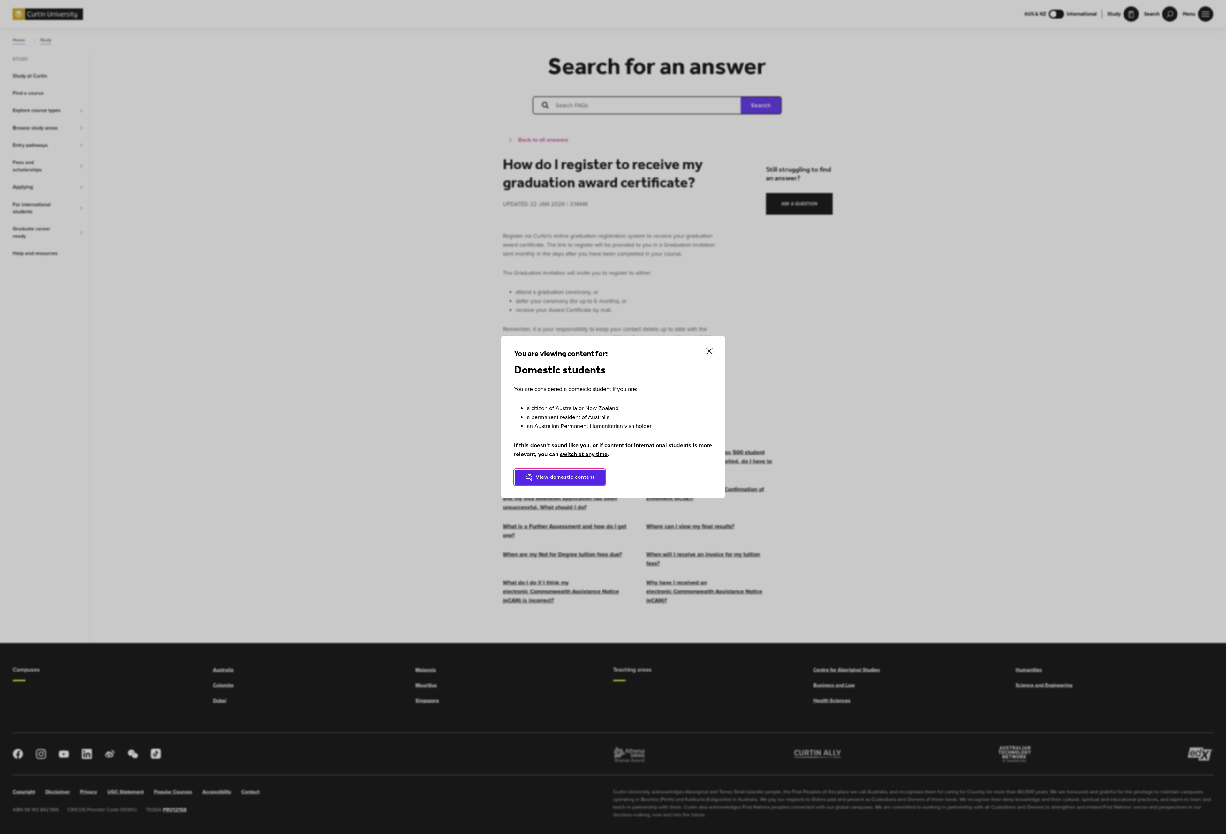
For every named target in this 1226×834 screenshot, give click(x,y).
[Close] (709, 351)
